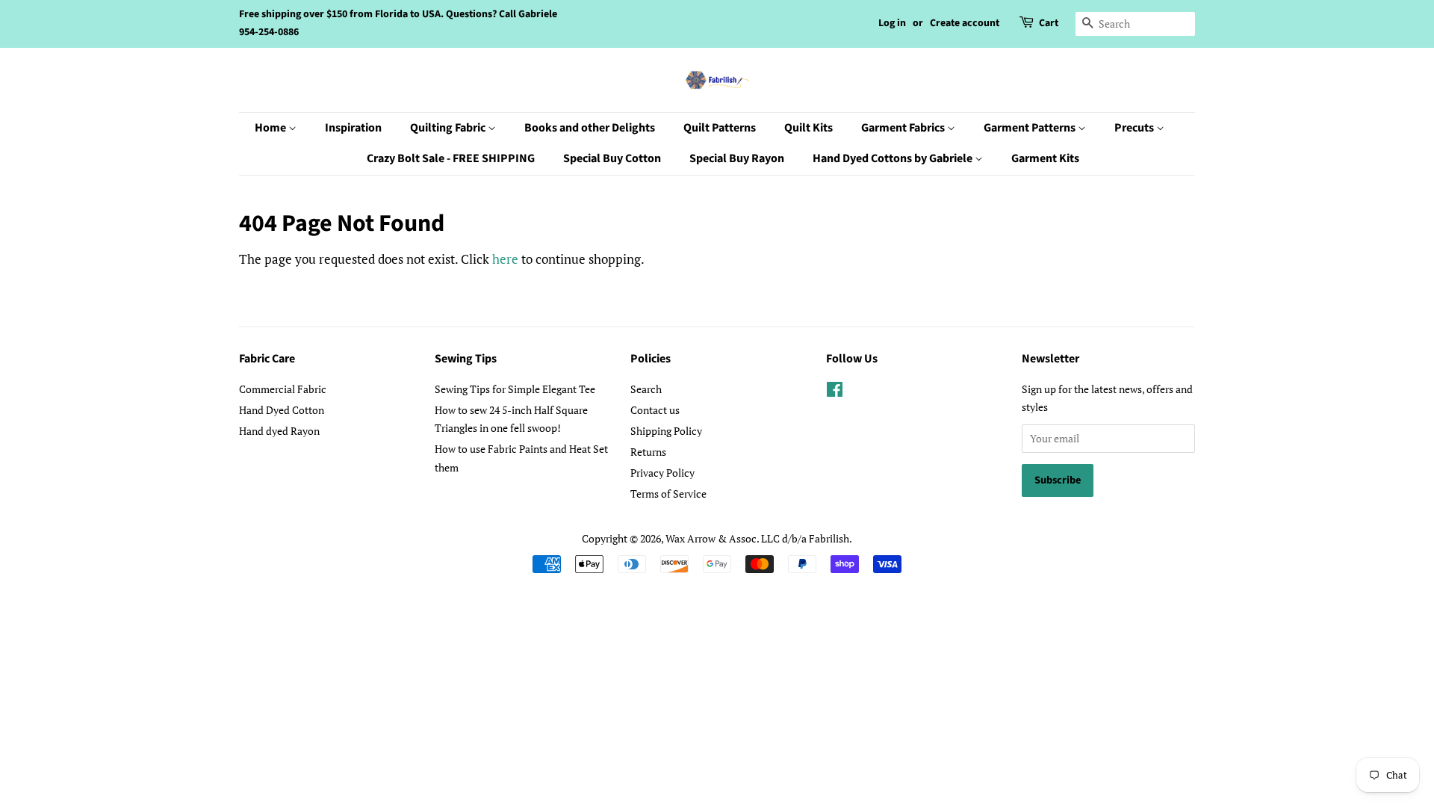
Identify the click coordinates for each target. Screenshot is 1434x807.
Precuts (1135, 128)
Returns (648, 452)
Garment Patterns (1031, 128)
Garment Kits (1045, 158)
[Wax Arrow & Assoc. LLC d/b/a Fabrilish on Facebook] (834, 392)
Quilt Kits (808, 128)
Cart (1048, 23)
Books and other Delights (589, 128)
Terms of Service (668, 493)
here (505, 259)
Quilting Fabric (449, 128)
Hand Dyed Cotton (281, 410)
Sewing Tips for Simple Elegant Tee (515, 389)
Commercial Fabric (282, 389)
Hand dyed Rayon (279, 431)
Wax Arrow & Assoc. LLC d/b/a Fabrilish (757, 538)
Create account (964, 23)
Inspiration (353, 128)
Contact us (655, 410)
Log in (892, 23)
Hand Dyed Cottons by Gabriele (894, 158)
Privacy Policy (662, 473)
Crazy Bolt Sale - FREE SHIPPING (451, 158)
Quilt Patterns (719, 128)
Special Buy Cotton (612, 158)
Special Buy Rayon (736, 158)
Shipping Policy (666, 431)
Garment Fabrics (904, 128)
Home (271, 128)
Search (646, 389)
